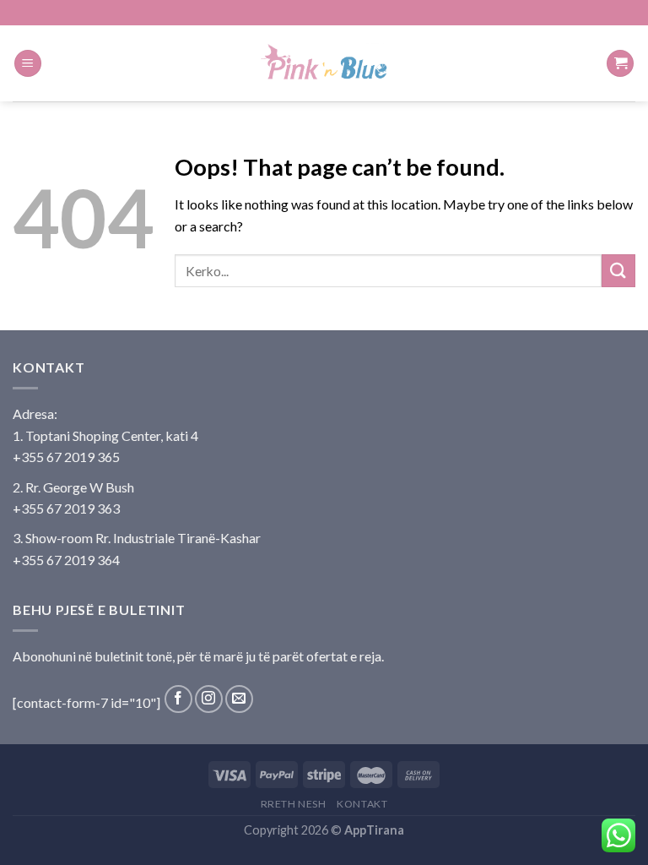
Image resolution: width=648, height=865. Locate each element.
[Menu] (27, 64)
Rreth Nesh (294, 803)
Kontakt (362, 803)
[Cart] (620, 64)
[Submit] (618, 270)
